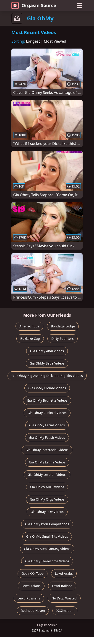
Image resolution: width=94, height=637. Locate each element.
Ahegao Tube (29, 326)
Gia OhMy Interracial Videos (47, 450)
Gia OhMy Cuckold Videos (47, 413)
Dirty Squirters (62, 338)
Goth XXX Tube (32, 573)
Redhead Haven (33, 610)
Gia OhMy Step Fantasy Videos (47, 549)
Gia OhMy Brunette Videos (47, 400)
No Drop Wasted (64, 598)
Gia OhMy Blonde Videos (47, 388)
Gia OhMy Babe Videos (47, 363)
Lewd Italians (62, 586)
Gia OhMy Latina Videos (47, 462)
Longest (33, 41)
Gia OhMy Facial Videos (47, 425)
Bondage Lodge (63, 326)
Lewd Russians (29, 598)
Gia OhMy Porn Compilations (47, 524)
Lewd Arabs (64, 573)
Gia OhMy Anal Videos (47, 351)
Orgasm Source (38, 5)
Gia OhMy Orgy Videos (47, 499)
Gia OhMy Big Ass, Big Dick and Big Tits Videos (47, 375)
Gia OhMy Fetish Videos (47, 437)
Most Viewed (55, 41)
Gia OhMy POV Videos (47, 511)
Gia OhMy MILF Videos (47, 487)
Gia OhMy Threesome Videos (47, 561)
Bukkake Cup (30, 338)
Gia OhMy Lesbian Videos (47, 474)
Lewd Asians (31, 586)
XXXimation (64, 610)
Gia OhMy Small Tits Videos (47, 536)
